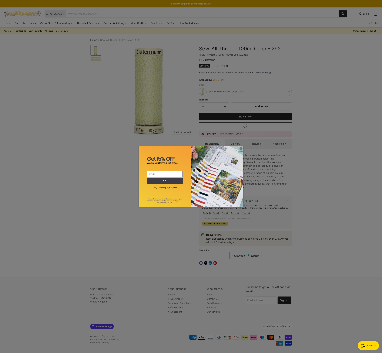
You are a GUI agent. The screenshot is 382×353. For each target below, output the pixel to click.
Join (164, 180)
